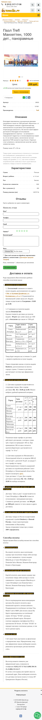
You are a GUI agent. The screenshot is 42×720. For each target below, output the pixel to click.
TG (27, 98)
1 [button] (19, 77)
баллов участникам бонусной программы (17, 88)
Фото (4, 248)
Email (5, 224)
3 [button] (22, 77)
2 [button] (20, 77)
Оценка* (6, 231)
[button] (37, 715)
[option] (21, 60)
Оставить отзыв (10, 267)
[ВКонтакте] (29, 97)
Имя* (5, 211)
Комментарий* (8, 235)
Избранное (9, 97)
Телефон (5, 217)
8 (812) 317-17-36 (13, 4)
